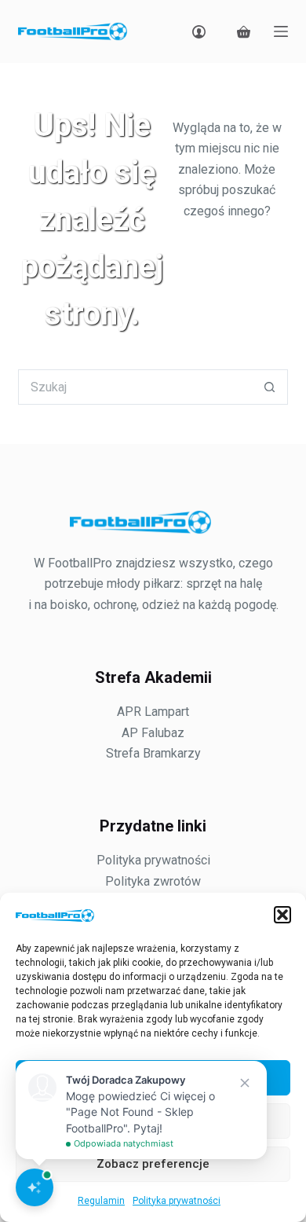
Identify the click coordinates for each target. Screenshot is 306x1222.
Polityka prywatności (176, 1200)
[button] (282, 915)
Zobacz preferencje (153, 1164)
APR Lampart (153, 711)
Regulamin (101, 1200)
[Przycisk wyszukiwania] (270, 387)
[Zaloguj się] (199, 32)
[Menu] (281, 31)
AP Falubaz (153, 732)
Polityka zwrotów (153, 881)
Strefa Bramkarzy (153, 753)
